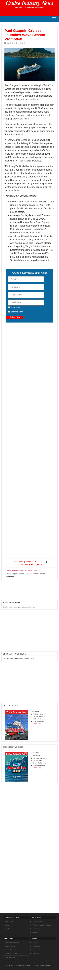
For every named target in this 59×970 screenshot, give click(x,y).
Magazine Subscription (35, 561)
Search (39, 564)
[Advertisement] (29, 441)
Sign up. (32, 607)
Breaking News (17, 312)
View (32, 658)
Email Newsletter (26, 564)
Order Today (37, 723)
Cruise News (18, 561)
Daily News (15, 308)
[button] (54, 19)
